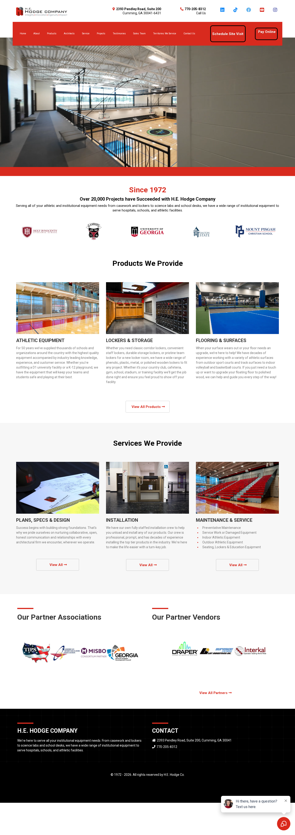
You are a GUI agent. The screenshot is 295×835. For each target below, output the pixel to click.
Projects (101, 33)
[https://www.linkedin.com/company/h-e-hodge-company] (223, 12)
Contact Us (189, 33)
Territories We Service (164, 33)
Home (23, 33)
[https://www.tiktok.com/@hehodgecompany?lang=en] (236, 12)
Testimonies (119, 33)
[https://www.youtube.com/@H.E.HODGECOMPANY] (262, 12)
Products (51, 33)
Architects (69, 33)
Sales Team (139, 33)
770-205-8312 (166, 747)
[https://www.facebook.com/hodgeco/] (249, 12)
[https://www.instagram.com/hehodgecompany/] (276, 12)
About (36, 33)
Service (85, 33)
